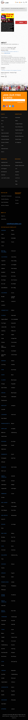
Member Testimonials (19, 165)
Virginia (3, 670)
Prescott (3, 238)
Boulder (2, 296)
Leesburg (3, 330)
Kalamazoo (3, 449)
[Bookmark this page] (13, 106)
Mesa (2, 234)
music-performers (19, 126)
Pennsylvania (4, 582)
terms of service (5, 716)
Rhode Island (3, 595)
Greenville (3, 605)
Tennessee (4, 616)
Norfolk (2, 678)
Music (2, 120)
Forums (16, 200)
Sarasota (13, 346)
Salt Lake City (14, 661)
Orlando (3, 342)
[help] (6, 76)
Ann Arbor (13, 441)
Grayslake (13, 383)
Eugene (12, 573)
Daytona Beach (4, 319)
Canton (12, 633)
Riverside (13, 272)
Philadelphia (13, 585)
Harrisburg (3, 585)
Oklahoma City (14, 555)
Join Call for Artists (5, 177)
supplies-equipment (19, 129)
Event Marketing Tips (5, 165)
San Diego (3, 280)
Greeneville (3, 620)
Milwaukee (13, 699)
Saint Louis (3, 470)
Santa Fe (3, 519)
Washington (4, 687)
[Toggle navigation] (26, 2)
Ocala (2, 338)
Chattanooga (14, 616)
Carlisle (12, 582)
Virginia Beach (4, 682)
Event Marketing (4, 202)
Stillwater (3, 462)
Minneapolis (3, 458)
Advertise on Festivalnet (6, 196)
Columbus (13, 550)
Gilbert (12, 230)
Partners (17, 174)
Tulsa (2, 559)
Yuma (2, 245)
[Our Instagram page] (7, 106)
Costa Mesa (13, 256)
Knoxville (13, 620)
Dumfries (3, 674)
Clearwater (13, 315)
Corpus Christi (14, 637)
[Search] (23, 2)
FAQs (16, 184)
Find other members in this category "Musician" (11, 70)
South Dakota (3, 611)
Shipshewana (4, 400)
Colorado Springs (13, 297)
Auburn (12, 687)
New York (4, 533)
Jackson (13, 708)
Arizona (3, 230)
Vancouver (13, 250)
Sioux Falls (13, 610)
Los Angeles (13, 264)
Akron (12, 546)
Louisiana (4, 414)
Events (3, 114)
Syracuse (13, 541)
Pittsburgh (3, 589)
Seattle (2, 694)
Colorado (4, 292)
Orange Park (13, 338)
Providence (13, 594)
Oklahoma (4, 555)
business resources (19, 136)
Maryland (4, 428)
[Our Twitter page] (10, 106)
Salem (12, 576)
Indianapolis (13, 396)
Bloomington (14, 379)
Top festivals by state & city (8, 227)
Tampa (2, 350)
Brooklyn (3, 537)
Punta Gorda (13, 342)
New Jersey (4, 502)
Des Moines (13, 369)
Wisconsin (4, 699)
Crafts (2, 126)
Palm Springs (14, 268)
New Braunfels (4, 652)
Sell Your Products (5, 205)
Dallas (2, 641)
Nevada (3, 524)
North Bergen (4, 510)
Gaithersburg (14, 432)
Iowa (2, 369)
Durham (13, 480)
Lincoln (12, 493)
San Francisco (14, 280)
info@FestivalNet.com (14, 223)
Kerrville (3, 648)
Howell (12, 445)
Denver (2, 301)
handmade (17, 117)
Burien (2, 691)
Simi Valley (13, 287)
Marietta (13, 364)
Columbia (13, 600)
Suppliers (17, 171)
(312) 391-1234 (7, 53)
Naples (12, 334)
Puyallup (13, 691)
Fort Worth (13, 641)
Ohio (2, 546)
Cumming (3, 364)
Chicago (3, 383)
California (4, 256)
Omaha (2, 497)
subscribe (20, 102)
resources (18, 159)
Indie (2, 145)
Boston (12, 423)
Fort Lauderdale (14, 319)
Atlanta (12, 360)
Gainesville (13, 323)
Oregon (3, 573)
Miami (2, 334)
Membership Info (18, 162)
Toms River (13, 510)
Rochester (3, 541)
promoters (4, 159)
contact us (14, 717)
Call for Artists (4, 117)
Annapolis (13, 428)
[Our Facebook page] (4, 106)
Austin (12, 629)
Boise (12, 374)
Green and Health (5, 133)
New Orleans (4, 418)
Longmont (13, 301)
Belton (2, 633)
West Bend (3, 703)
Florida (3, 315)
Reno (2, 528)
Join (16, 168)
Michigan (3, 441)
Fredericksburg (4, 644)
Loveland (3, 305)
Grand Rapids (4, 445)
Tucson (12, 242)
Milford (12, 310)
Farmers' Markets (5, 142)
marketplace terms (14, 716)
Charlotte (3, 480)
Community (17, 197)
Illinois (3, 379)
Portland (3, 576)
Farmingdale (13, 506)
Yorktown (13, 682)
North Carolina (3, 476)
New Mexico (4, 515)
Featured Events (4, 148)
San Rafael (13, 283)
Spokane (13, 694)
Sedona (2, 242)
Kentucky (4, 405)
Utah (2, 661)
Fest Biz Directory (5, 199)
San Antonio (3, 656)
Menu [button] (21, 22)
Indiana (3, 392)
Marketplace (18, 114)
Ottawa (12, 564)
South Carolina (3, 601)
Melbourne (13, 330)
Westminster (4, 436)
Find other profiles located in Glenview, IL (9, 51)
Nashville (13, 624)
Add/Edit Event (4, 162)
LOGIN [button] (17, 2)
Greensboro (3, 484)
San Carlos (13, 276)
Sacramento (3, 276)
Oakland (3, 268)
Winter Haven (14, 354)
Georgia (3, 360)
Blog (16, 181)
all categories (18, 142)
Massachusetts (4, 423)
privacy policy (22, 716)
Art (1, 123)
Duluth (12, 454)
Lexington (13, 405)
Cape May (13, 502)
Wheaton (13, 387)
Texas (2, 629)
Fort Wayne (3, 396)
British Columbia (3, 251)
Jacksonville (3, 327)
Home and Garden (5, 139)
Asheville (13, 476)
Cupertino (3, 260)
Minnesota (4, 454)
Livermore (3, 264)
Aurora (12, 292)
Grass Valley (13, 260)
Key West (13, 327)
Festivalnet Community (18, 193)
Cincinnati (3, 550)
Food (2, 129)
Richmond (13, 678)
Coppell (2, 637)
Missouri (3, 467)
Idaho (2, 374)
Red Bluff (3, 272)
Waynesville (3, 488)
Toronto (2, 567)
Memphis (3, 624)
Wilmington (13, 488)
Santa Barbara (4, 287)
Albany (12, 533)
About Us (3, 212)
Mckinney (13, 648)
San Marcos (13, 656)
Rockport (13, 652)
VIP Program (4, 168)
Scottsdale (13, 238)
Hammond (13, 414)
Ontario (3, 564)
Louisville (3, 409)
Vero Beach (13, 350)
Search (2, 151)
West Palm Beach (3, 355)
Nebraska (4, 493)
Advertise (3, 174)
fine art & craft (18, 133)
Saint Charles (4, 387)
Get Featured (4, 171)
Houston (13, 644)
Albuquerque (13, 515)
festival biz (4, 192)
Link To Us (17, 177)
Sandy (2, 665)
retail (16, 120)
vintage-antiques (18, 123)
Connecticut (4, 310)
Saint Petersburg (3, 347)
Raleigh (12, 484)
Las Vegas (13, 524)
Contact (17, 203)
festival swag (18, 139)
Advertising (3, 219)
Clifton (2, 506)
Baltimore (3, 432)
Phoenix (12, 234)
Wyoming (3, 708)
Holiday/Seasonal (5, 136)
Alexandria (13, 670)
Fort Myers (3, 323)
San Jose (3, 283)
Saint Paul (13, 458)
